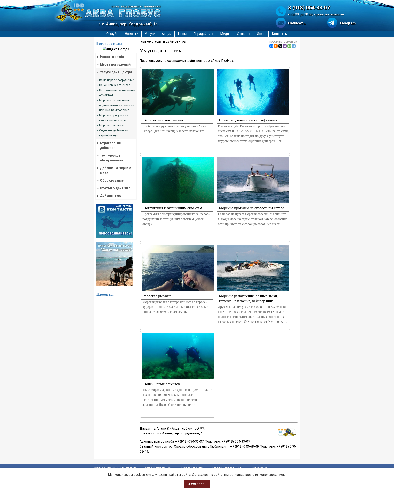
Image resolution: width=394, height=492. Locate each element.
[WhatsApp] (289, 46)
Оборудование (112, 180)
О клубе (112, 34)
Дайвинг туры (111, 196)
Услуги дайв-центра (116, 72)
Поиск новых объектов (114, 85)
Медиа (225, 34)
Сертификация (259, 468)
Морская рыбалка (111, 125)
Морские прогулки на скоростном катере (251, 208)
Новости (131, 34)
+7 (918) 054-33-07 (189, 442)
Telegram (347, 23)
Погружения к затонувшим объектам (172, 208)
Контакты (280, 34)
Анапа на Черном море (158, 468)
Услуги (150, 34)
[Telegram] (294, 46)
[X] (280, 46)
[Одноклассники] (276, 46)
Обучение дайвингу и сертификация (248, 120)
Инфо (261, 34)
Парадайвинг (203, 34)
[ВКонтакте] (271, 46)
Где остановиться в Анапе (227, 468)
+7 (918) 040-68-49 (244, 446)
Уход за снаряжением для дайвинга (115, 468)
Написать (296, 23)
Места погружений (115, 64)
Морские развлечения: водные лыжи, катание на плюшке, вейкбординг (116, 105)
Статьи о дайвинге (115, 188)
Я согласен (197, 484)
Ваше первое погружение (116, 80)
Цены (182, 34)
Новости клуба (112, 57)
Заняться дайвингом (192, 468)
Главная (145, 41)
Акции (166, 34)
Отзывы (243, 34)
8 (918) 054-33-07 (309, 8)
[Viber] (285, 46)
